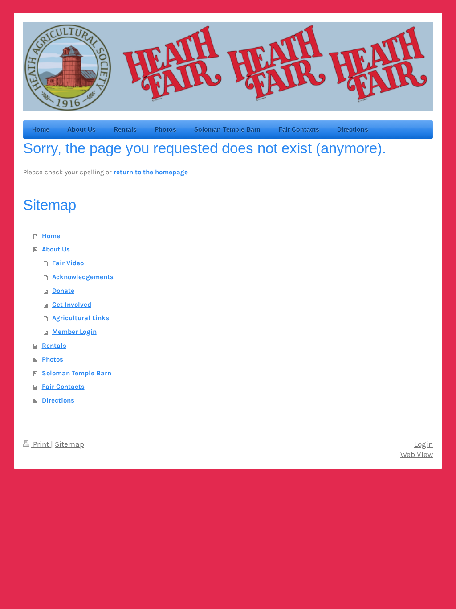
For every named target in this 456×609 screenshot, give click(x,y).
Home (51, 236)
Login (423, 444)
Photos (52, 359)
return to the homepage (151, 172)
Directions (58, 400)
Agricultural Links (80, 318)
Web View (416, 454)
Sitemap (69, 444)
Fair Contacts (63, 387)
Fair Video (68, 263)
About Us (56, 249)
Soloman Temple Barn (76, 373)
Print (41, 444)
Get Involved (71, 304)
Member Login (74, 332)
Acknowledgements (83, 277)
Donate (63, 291)
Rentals (54, 346)
